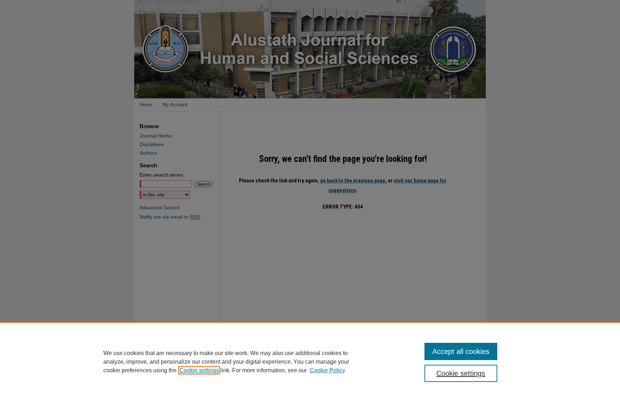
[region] (310, 361)
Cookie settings (199, 370)
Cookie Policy (327, 370)
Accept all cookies (460, 351)
